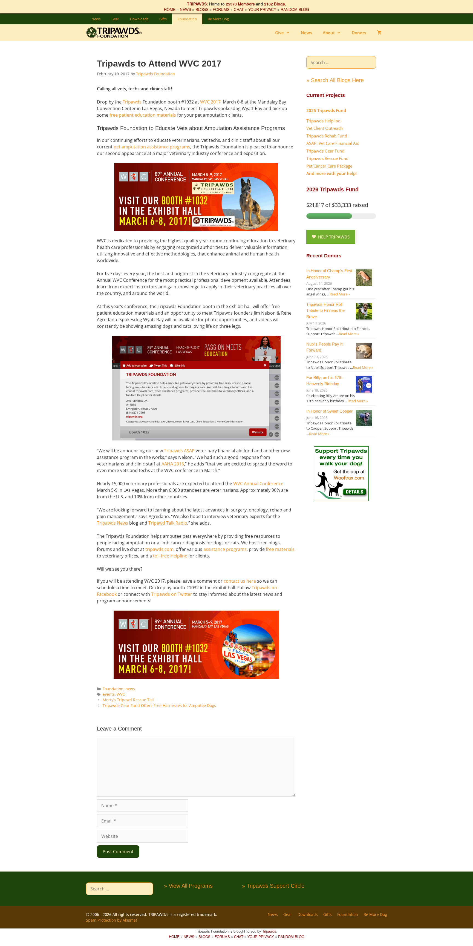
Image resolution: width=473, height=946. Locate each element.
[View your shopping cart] (379, 32)
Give (279, 32)
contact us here (240, 581)
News (95, 18)
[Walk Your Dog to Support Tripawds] (341, 499)
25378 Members (240, 4)
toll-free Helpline (170, 556)
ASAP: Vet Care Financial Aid (332, 143)
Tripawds (132, 102)
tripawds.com (159, 549)
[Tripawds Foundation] (118, 32)
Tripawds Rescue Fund (327, 158)
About (329, 32)
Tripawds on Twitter (171, 594)
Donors (359, 32)
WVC (121, 694)
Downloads (139, 18)
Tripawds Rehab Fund (326, 136)
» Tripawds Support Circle (273, 886)
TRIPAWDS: (197, 4)
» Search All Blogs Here (335, 80)
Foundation (187, 18)
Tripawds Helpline (323, 120)
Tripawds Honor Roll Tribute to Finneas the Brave (325, 310)
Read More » (340, 294)
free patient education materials (142, 115)
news (130, 688)
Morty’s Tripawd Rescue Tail (128, 699)
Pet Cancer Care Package (329, 166)
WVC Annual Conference (258, 484)
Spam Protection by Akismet (111, 920)
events (109, 694)
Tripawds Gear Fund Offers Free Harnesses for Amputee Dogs (159, 705)
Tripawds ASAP (179, 451)
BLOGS (201, 9)
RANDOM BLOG (295, 9)
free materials (280, 549)
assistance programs (225, 549)
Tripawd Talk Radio (167, 523)
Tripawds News (112, 523)
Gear (115, 18)
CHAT (239, 9)
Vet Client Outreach (324, 128)
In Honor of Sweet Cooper (329, 411)
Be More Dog (218, 18)
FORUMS (221, 9)
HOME (169, 9)
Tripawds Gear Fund (325, 151)
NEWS (185, 9)
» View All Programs (188, 886)
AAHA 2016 (172, 464)
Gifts (163, 18)
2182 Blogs (274, 4)
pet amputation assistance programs (152, 147)
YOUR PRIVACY (262, 9)
